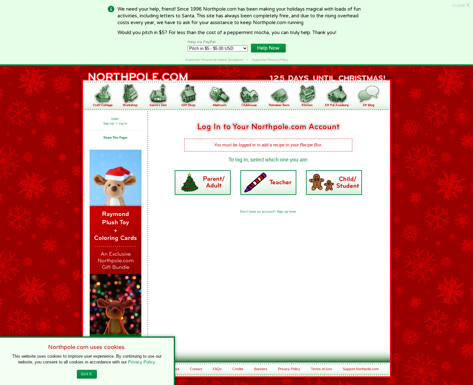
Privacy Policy (289, 369)
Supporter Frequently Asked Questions (214, 59)
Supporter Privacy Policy (270, 59)
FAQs (217, 369)
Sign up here (286, 211)
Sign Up (108, 123)
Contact (196, 369)
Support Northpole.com (361, 369)
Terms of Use (321, 369)
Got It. (87, 374)
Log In (123, 123)
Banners (260, 369)
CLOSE (461, 5)
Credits (238, 369)
